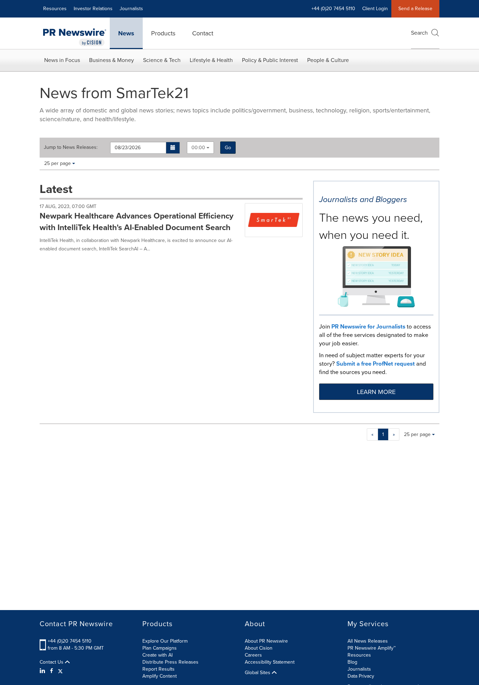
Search (419, 33)
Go (228, 147)
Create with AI (157, 655)
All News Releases (368, 641)
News (126, 33)
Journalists (131, 8)
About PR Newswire (266, 641)
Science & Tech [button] (162, 60)
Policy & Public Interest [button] (270, 60)
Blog (352, 662)
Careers (253, 655)
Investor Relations (93, 8)
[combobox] (200, 147)
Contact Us (52, 662)
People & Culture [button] (328, 60)
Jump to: (70, 147)
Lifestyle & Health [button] (211, 60)
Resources (55, 8)
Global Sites (258, 672)
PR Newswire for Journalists (368, 326)
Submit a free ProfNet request (375, 363)
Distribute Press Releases (170, 662)
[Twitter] (60, 670)
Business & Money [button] (111, 60)
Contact (202, 33)
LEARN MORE (376, 391)
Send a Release (415, 8)
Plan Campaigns (159, 648)
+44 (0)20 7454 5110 (70, 641)
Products (163, 33)
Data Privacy (361, 676)
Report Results (158, 669)
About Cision (258, 648)
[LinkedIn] (43, 670)
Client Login (375, 8)
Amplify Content (159, 676)
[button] (173, 148)
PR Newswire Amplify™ (372, 648)
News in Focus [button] (62, 60)
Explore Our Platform (165, 641)
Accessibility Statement (270, 662)
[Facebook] (51, 670)
